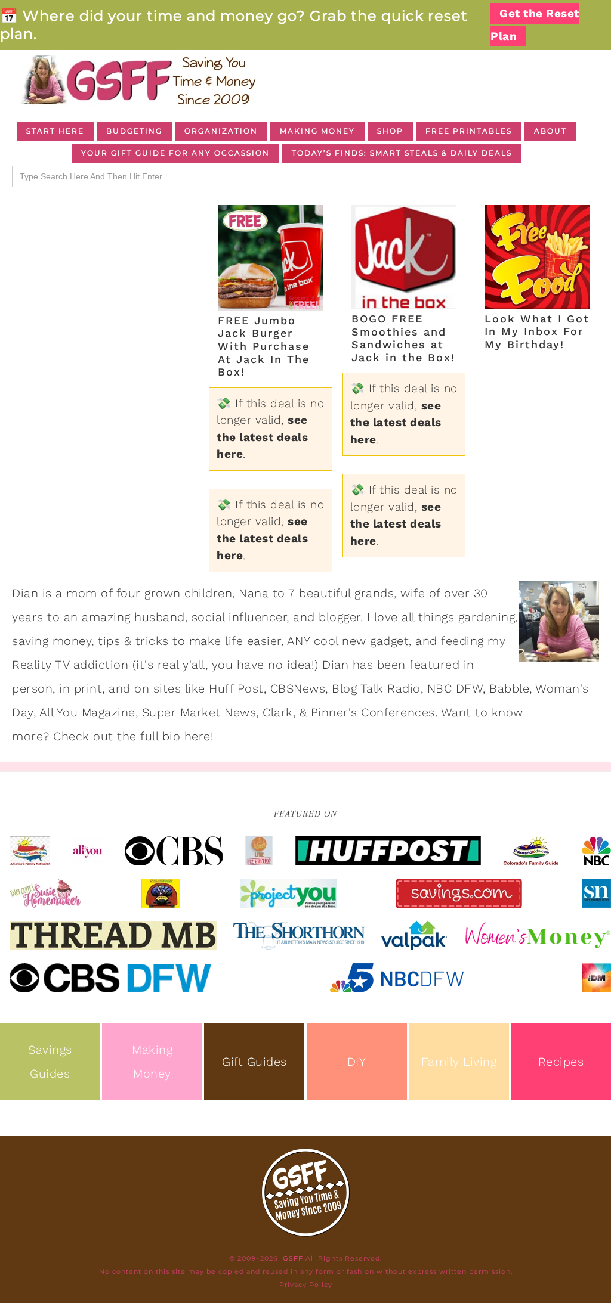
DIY (356, 1061)
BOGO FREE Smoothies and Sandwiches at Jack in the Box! (403, 338)
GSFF (137, 80)
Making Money (152, 1062)
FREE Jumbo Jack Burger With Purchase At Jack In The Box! (264, 346)
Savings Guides (50, 1062)
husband (159, 617)
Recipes (561, 1061)
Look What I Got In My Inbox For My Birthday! (537, 331)
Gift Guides (254, 1061)
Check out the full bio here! (133, 736)
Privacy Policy (305, 1284)
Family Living (459, 1061)
